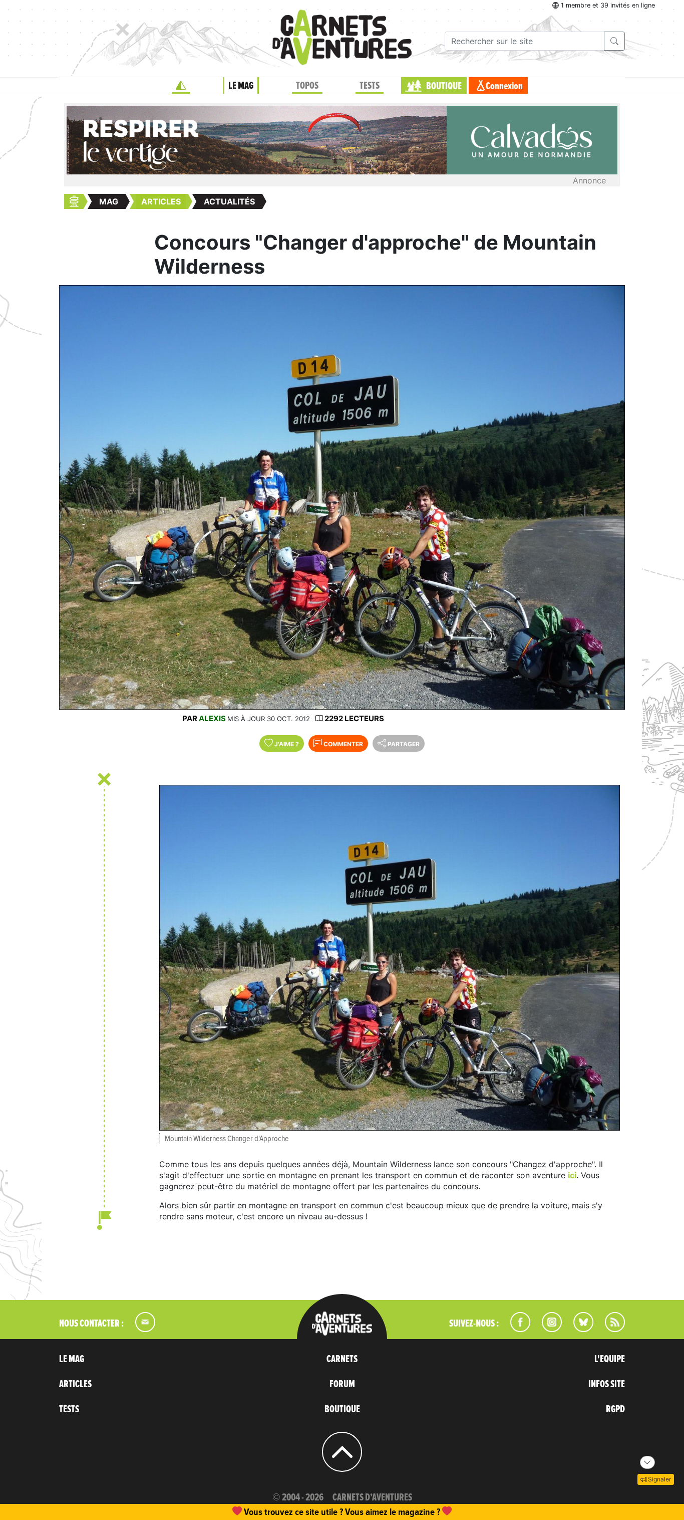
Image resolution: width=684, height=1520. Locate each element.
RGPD (615, 1409)
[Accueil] (181, 85)
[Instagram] (547, 1329)
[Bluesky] (578, 1329)
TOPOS (307, 86)
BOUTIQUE (444, 86)
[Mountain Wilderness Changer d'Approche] (389, 958)
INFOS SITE (606, 1384)
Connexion (504, 86)
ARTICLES (75, 1384)
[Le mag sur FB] (516, 1329)
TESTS (370, 86)
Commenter (342, 744)
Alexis (212, 718)
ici (572, 1175)
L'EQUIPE (609, 1359)
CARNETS (342, 1359)
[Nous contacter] (140, 1329)
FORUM (342, 1384)
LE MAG (240, 86)
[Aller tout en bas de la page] (647, 1462)
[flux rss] (610, 1329)
